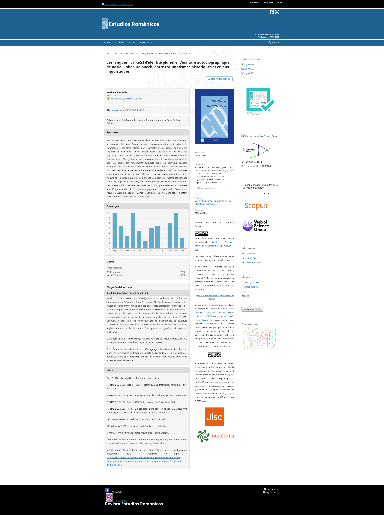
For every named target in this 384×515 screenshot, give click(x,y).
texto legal (201, 320)
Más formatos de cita (206, 188)
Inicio (108, 53)
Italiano (245, 295)
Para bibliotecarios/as (251, 262)
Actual (107, 42)
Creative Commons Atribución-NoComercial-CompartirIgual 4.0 (214, 246)
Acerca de (145, 42)
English (245, 291)
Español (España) (250, 282)
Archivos (119, 42)
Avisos (132, 42)
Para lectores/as (249, 253)
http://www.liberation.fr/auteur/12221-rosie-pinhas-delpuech (137, 443)
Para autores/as (249, 258)
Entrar (279, 2)
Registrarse (268, 2)
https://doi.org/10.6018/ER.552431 (128, 110)
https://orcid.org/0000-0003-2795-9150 (127, 98)
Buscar (275, 42)
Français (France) (250, 286)
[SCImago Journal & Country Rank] (259, 136)
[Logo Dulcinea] (216, 435)
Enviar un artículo (252, 309)
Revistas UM (254, 2)
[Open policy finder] (214, 416)
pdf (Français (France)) (220, 78)
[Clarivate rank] (256, 158)
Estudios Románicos (134, 24)
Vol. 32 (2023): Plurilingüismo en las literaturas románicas (151, 53)
